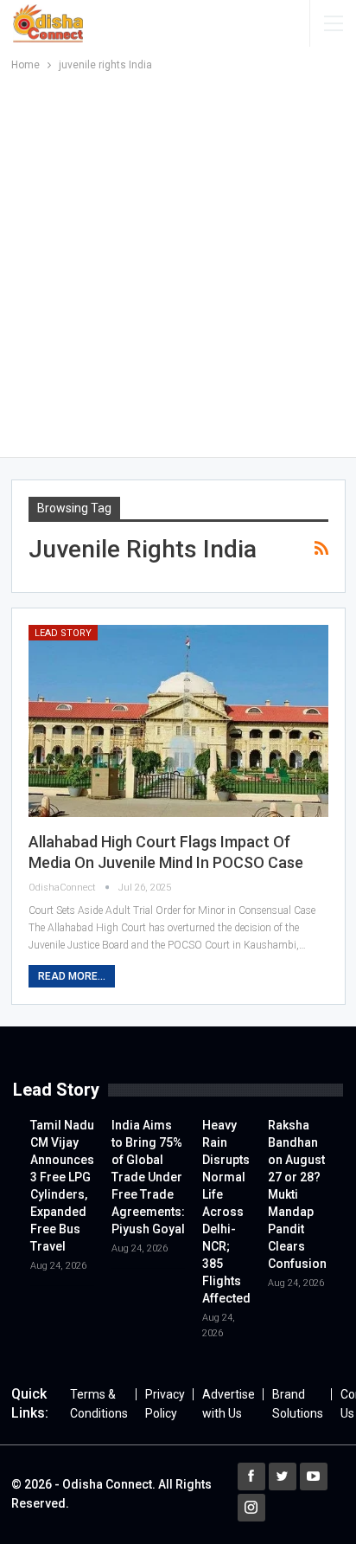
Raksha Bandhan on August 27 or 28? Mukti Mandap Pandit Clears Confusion (297, 1194)
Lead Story (63, 633)
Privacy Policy (165, 1403)
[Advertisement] (178, 261)
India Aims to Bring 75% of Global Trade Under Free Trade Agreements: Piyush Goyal (148, 1177)
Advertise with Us (228, 1403)
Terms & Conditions (99, 1403)
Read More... (71, 976)
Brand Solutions (297, 1403)
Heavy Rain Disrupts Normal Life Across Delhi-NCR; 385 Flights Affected (226, 1211)
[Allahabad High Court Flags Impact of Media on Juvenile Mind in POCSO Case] (178, 721)
